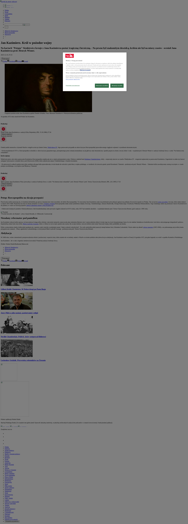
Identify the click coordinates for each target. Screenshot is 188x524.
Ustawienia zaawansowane (73, 85)
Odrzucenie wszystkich (102, 85)
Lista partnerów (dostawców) (73, 79)
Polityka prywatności (85, 70)
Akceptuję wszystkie (117, 85)
